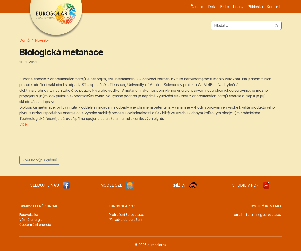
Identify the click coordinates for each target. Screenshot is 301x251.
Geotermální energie (35, 224)
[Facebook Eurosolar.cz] (66, 185)
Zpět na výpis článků (39, 160)
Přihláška (255, 6)
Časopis (197, 6)
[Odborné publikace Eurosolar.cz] (193, 185)
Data (212, 6)
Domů (24, 40)
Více (23, 124)
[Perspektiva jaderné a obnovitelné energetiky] (266, 185)
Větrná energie (31, 220)
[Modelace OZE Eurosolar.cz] (130, 185)
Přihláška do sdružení (125, 220)
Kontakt (273, 6)
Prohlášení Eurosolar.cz (127, 215)
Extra (224, 6)
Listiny (238, 6)
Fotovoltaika (28, 215)
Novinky (42, 40)
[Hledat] (277, 25)
